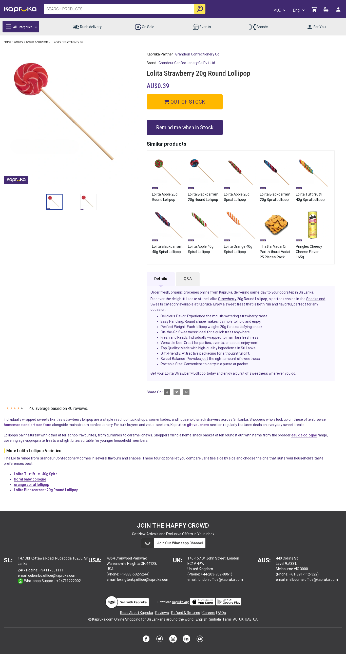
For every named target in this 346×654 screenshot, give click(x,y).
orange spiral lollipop (31, 485)
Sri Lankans (156, 619)
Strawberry (227, 299)
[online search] (199, 9)
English (201, 619)
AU (235, 619)
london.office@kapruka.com (220, 580)
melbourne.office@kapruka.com (312, 580)
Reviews (162, 613)
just (205, 359)
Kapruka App (180, 602)
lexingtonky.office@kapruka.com (143, 580)
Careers (208, 613)
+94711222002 (68, 581)
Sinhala (215, 619)
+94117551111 (51, 570)
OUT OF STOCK (187, 102)
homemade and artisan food (27, 425)
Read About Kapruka (136, 613)
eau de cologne (304, 435)
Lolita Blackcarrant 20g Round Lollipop (46, 490)
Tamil (227, 619)
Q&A (188, 278)
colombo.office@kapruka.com (52, 575)
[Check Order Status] (326, 11)
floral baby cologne (30, 479)
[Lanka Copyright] (89, 619)
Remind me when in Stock (185, 127)
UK (241, 619)
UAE (248, 619)
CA (255, 619)
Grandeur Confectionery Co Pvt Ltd (187, 63)
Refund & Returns (185, 613)
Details (160, 278)
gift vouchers (198, 425)
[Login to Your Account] (338, 11)
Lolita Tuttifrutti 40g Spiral (36, 474)
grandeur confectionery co (197, 54)
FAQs (222, 613)
